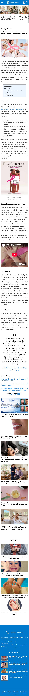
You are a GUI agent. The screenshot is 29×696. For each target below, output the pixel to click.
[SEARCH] (27, 2)
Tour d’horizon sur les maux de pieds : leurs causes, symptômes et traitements (18, 671)
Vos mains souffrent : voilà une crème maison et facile (18, 657)
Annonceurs (15, 691)
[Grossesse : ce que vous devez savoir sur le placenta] (14, 605)
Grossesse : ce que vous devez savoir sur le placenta (18, 676)
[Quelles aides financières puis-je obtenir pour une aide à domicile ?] (14, 472)
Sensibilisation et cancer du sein (13, 91)
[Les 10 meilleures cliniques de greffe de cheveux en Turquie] (14, 405)
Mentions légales (23, 692)
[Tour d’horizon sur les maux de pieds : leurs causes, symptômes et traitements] (14, 586)
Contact (4, 692)
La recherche (7, 93)
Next (28, 14)
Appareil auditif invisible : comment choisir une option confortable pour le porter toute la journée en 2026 (14, 527)
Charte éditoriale (6, 691)
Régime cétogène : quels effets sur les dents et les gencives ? (14, 437)
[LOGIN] (24, 2)
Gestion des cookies (12, 692)
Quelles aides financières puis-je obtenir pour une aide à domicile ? (13, 482)
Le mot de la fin (8, 95)
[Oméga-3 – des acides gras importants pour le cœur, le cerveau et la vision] (14, 493)
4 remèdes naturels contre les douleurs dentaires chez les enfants (18, 664)
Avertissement (23, 691)
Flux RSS (14, 694)
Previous (1, 14)
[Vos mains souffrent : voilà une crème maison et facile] (14, 549)
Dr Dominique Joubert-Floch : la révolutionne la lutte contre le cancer (14, 389)
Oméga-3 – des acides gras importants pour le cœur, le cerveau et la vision (14, 504)
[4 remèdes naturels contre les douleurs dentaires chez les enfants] (14, 566)
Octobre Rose (8, 89)
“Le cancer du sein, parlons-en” (12, 109)
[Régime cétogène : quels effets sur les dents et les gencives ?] (14, 427)
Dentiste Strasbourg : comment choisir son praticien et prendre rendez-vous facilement (14, 459)
